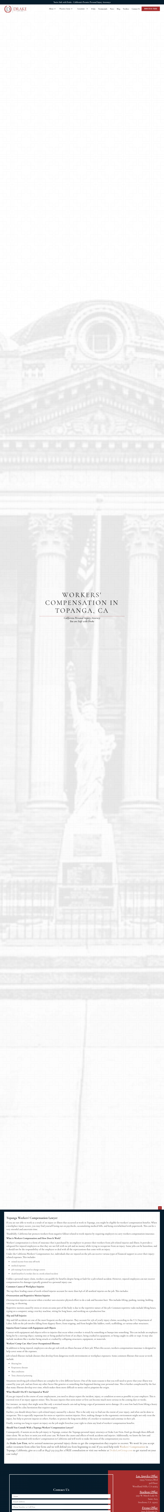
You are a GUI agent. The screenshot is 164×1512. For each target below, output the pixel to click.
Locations (81, 9)
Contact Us (136, 9)
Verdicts (126, 9)
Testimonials (102, 9)
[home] (15, 9)
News (112, 9)
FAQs (93, 9)
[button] (52, 9)
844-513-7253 (150, 9)
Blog (118, 9)
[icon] (160, 1208)
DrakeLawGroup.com (121, 1450)
